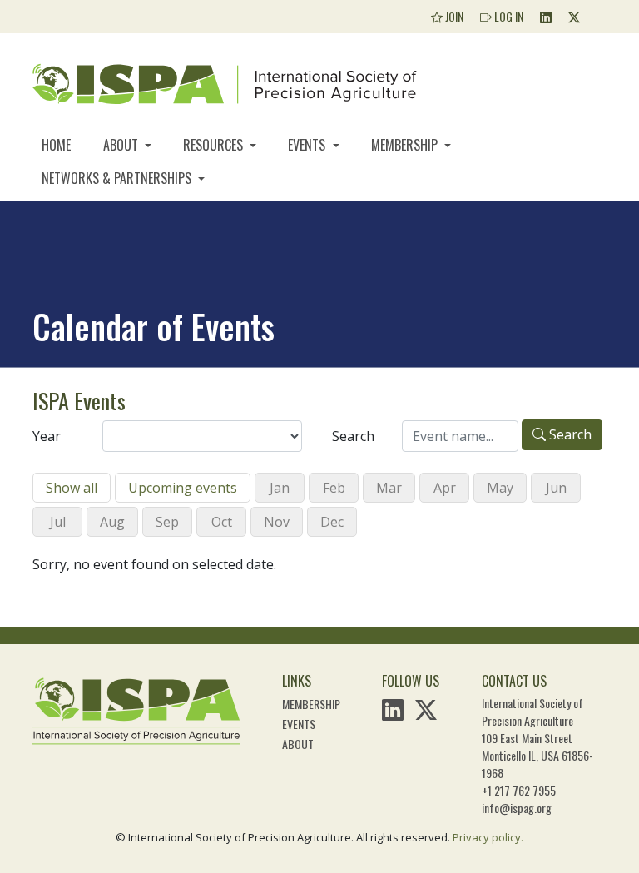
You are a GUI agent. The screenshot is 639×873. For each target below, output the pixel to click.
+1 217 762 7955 (519, 790)
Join (453, 16)
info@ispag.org (517, 807)
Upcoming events (182, 488)
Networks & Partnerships (118, 178)
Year (46, 436)
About (122, 145)
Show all (71, 488)
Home (56, 145)
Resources (214, 145)
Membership (406, 145)
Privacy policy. (488, 837)
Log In (507, 16)
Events (308, 145)
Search (353, 436)
